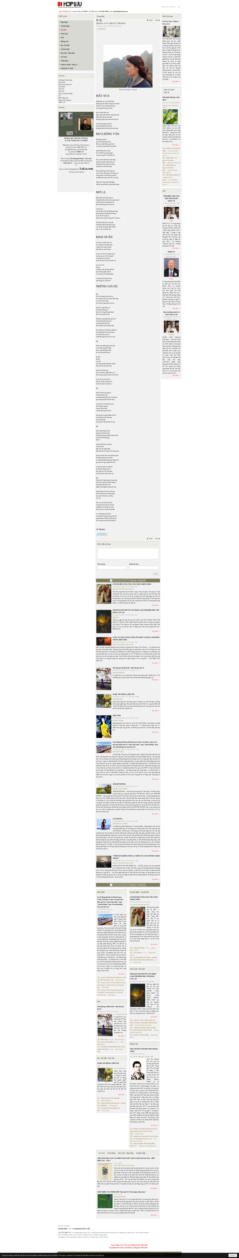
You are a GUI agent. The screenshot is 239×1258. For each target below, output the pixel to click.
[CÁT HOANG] (103, 825)
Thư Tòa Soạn (167, 16)
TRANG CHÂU (149, 1056)
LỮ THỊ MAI (101, 29)
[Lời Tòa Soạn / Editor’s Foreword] (171, 31)
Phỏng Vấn (134, 1044)
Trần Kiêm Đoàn (118, 699)
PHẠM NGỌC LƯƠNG (120, 789)
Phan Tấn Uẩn (105, 1110)
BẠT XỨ (61, 91)
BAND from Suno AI (65, 84)
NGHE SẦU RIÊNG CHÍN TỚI (123, 694)
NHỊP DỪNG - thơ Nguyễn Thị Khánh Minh (169, 160)
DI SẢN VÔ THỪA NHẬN (141, 1035)
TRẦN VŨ (141, 1146)
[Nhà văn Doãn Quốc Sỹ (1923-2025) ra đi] (171, 327)
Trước (151, 20)
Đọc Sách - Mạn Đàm (126, 1153)
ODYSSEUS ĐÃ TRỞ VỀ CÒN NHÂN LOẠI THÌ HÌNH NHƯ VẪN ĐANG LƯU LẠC (143, 976)
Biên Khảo (101, 892)
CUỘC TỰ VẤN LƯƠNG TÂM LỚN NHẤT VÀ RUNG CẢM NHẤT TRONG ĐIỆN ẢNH (143, 1023)
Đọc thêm (155, 605)
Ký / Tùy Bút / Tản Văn (105, 1058)
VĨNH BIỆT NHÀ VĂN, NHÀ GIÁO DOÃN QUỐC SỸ (171, 198)
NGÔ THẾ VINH (118, 752)
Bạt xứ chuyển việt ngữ (65, 93)
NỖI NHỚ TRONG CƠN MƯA (170, 99)
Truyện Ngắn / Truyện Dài (139, 892)
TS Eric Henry (130, 1165)
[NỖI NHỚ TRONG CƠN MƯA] (170, 116)
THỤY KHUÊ (105, 987)
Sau (156, 20)
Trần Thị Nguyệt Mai (138, 1056)
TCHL (171, 221)
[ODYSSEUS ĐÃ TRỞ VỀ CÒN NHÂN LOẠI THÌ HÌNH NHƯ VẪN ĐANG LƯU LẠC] (103, 621)
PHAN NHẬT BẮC (106, 1100)
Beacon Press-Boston (65, 100)
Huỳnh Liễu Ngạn (118, 720)
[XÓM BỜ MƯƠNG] (103, 789)
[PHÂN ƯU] (171, 267)
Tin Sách (101, 1153)
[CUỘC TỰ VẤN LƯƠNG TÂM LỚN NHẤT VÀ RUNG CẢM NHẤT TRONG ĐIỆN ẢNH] (103, 641)
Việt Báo (171, 334)
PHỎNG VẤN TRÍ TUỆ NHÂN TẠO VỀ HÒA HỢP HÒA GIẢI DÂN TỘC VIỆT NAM (143, 1131)
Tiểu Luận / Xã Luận (137, 969)
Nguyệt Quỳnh (137, 962)
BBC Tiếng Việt (63, 98)
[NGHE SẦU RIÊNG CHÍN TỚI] (103, 701)
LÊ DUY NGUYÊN (174, 102)
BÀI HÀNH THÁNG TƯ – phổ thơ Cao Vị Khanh (171, 177)
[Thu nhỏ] (97, 20)
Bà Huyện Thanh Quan (65, 80)
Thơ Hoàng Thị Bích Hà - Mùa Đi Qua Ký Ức (128, 668)
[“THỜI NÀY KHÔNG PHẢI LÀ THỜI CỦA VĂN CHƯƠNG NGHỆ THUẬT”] (103, 862)
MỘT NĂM (117, 715)
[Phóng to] (100, 20)
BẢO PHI (62, 87)
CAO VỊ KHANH (172, 180)
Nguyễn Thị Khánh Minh (173, 162)
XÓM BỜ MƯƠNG (119, 784)
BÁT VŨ (61, 89)
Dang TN (168, 172)
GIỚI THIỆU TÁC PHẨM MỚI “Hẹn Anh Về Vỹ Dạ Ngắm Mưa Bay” (121, 1192)
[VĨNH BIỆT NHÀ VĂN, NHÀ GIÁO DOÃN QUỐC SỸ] (171, 213)
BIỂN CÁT (62, 102)
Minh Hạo (116, 617)
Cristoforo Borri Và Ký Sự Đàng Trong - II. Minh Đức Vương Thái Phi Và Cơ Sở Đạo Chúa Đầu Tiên (110, 992)
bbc (60, 96)
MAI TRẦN (140, 1141)
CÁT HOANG (117, 819)
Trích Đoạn (111, 1153)
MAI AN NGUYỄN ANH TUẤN (123, 589)
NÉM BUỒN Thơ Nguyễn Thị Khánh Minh (169, 168)
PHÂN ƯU (171, 252)
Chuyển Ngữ (140, 1153)
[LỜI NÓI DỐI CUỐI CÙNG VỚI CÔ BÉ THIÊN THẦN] (103, 594)
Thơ (98, 1001)
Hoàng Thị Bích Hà (118, 673)
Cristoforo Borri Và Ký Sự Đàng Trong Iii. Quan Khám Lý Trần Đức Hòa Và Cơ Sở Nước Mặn (111, 985)
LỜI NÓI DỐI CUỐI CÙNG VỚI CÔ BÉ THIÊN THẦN (132, 584)
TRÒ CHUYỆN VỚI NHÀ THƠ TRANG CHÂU (144, 1050)
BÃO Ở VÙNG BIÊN (107, 1042)
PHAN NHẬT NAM (150, 1146)
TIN (163, 191)
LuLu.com (88, 158)
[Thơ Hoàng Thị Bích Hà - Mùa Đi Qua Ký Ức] (103, 679)
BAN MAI (62, 82)
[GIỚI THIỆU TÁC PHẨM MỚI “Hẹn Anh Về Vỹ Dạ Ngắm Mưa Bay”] (105, 1201)
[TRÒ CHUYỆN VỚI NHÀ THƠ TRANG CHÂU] (137, 1069)
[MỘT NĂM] (103, 726)
